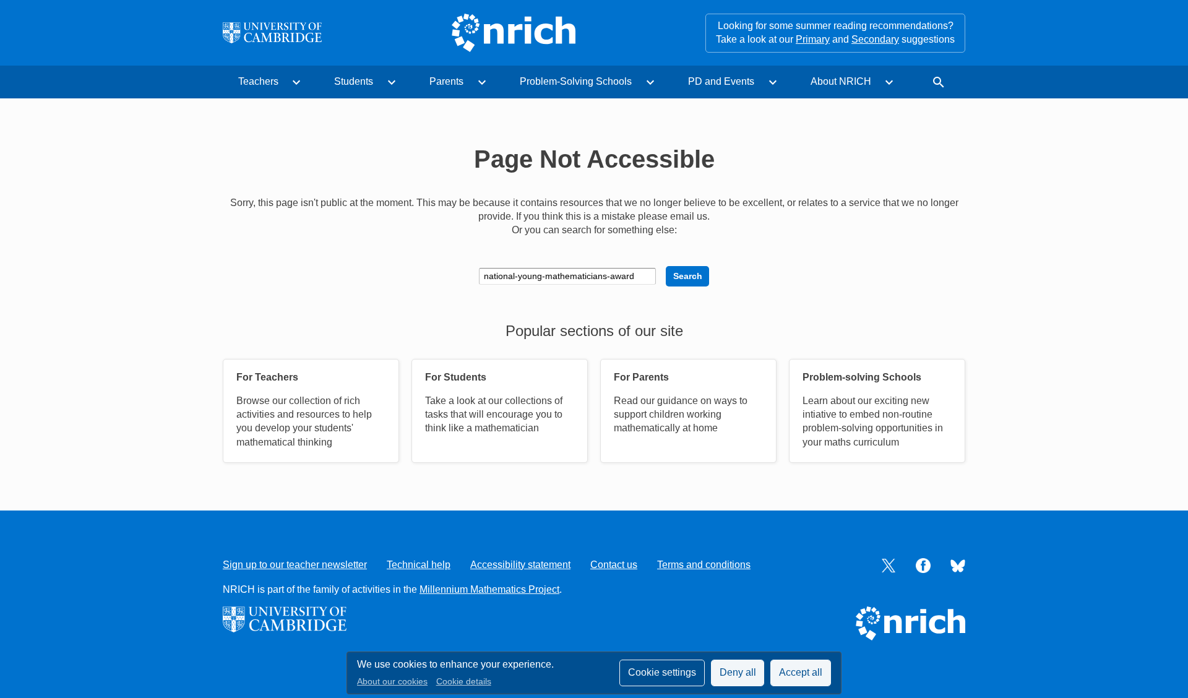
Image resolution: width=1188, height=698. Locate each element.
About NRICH (841, 81)
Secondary (875, 39)
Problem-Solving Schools (576, 81)
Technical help (418, 564)
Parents (446, 81)
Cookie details (463, 681)
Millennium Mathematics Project (489, 589)
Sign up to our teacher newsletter (295, 564)
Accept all (800, 672)
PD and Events (721, 81)
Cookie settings (662, 672)
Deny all (738, 672)
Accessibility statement (520, 564)
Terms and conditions (704, 564)
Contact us (613, 564)
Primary (813, 39)
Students (353, 81)
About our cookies (392, 681)
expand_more (296, 82)
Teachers (258, 81)
